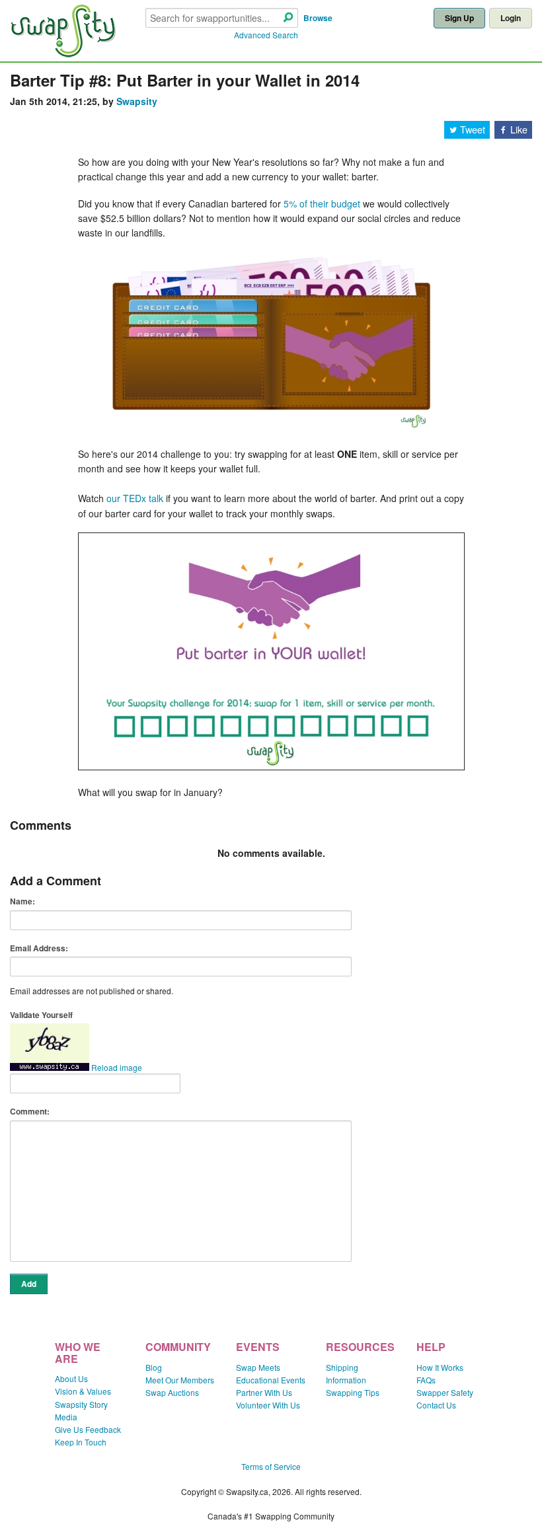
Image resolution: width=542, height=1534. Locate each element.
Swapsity (136, 101)
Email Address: (39, 948)
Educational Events (270, 1379)
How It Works (439, 1367)
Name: (22, 901)
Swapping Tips (352, 1392)
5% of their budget (322, 203)
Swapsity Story (81, 1404)
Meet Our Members (179, 1379)
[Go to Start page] (63, 53)
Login (510, 18)
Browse (317, 18)
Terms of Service (271, 1466)
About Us (71, 1378)
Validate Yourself (41, 1015)
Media (66, 1416)
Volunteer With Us (268, 1404)
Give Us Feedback (88, 1429)
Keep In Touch (80, 1441)
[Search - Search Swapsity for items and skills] (288, 18)
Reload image (116, 1067)
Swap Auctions (172, 1392)
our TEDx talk (134, 498)
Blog (153, 1367)
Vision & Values (83, 1391)
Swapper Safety (444, 1392)
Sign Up (459, 18)
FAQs (426, 1379)
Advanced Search (266, 34)
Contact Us (436, 1404)
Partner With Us (264, 1392)
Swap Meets (258, 1367)
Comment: (30, 1111)
